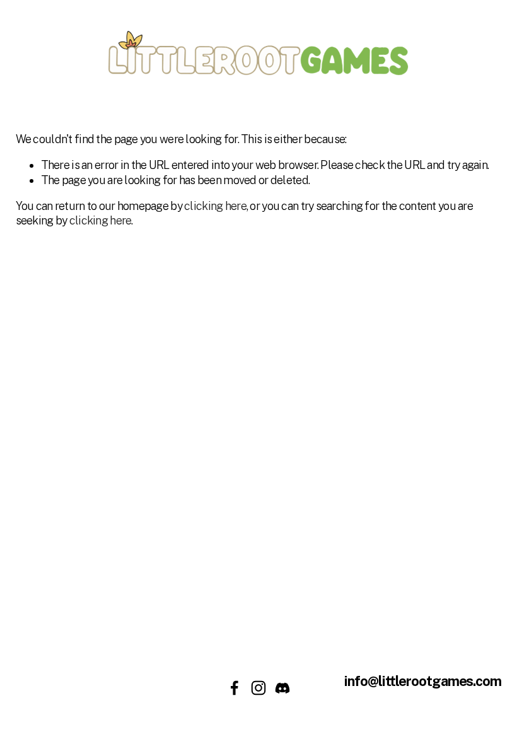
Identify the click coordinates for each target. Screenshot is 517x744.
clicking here (215, 205)
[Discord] (282, 687)
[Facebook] (234, 687)
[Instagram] (258, 687)
